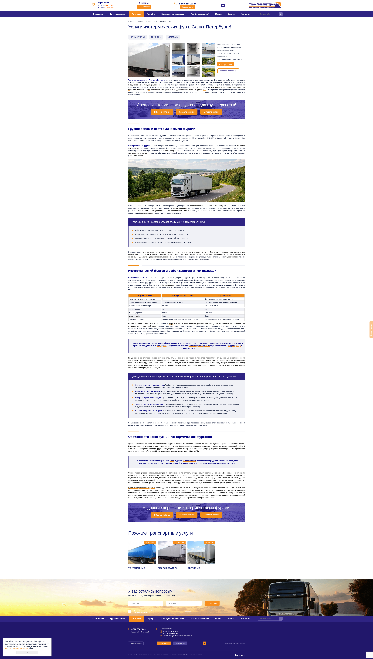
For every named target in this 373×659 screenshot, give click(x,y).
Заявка (231, 14)
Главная (131, 21)
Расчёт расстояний (200, 14)
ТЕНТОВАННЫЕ (136, 568)
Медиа (218, 14)
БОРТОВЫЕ (193, 568)
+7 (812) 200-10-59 (166, 629)
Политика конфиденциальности (233, 643)
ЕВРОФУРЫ (156, 37)
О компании (98, 14)
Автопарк (136, 14)
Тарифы (151, 14)
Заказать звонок (187, 7)
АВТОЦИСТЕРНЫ (137, 37)
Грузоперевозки (117, 14)
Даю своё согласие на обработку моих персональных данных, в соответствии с (162, 611)
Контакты (245, 14)
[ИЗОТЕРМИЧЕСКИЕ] (149, 60)
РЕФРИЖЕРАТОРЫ (168, 568)
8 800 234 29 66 (187, 3)
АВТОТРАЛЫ (173, 37)
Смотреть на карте (136, 643)
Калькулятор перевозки (172, 14)
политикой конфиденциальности (16, 648)
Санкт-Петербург (144, 6)
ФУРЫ (150, 21)
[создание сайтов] (235, 654)
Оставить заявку (211, 112)
